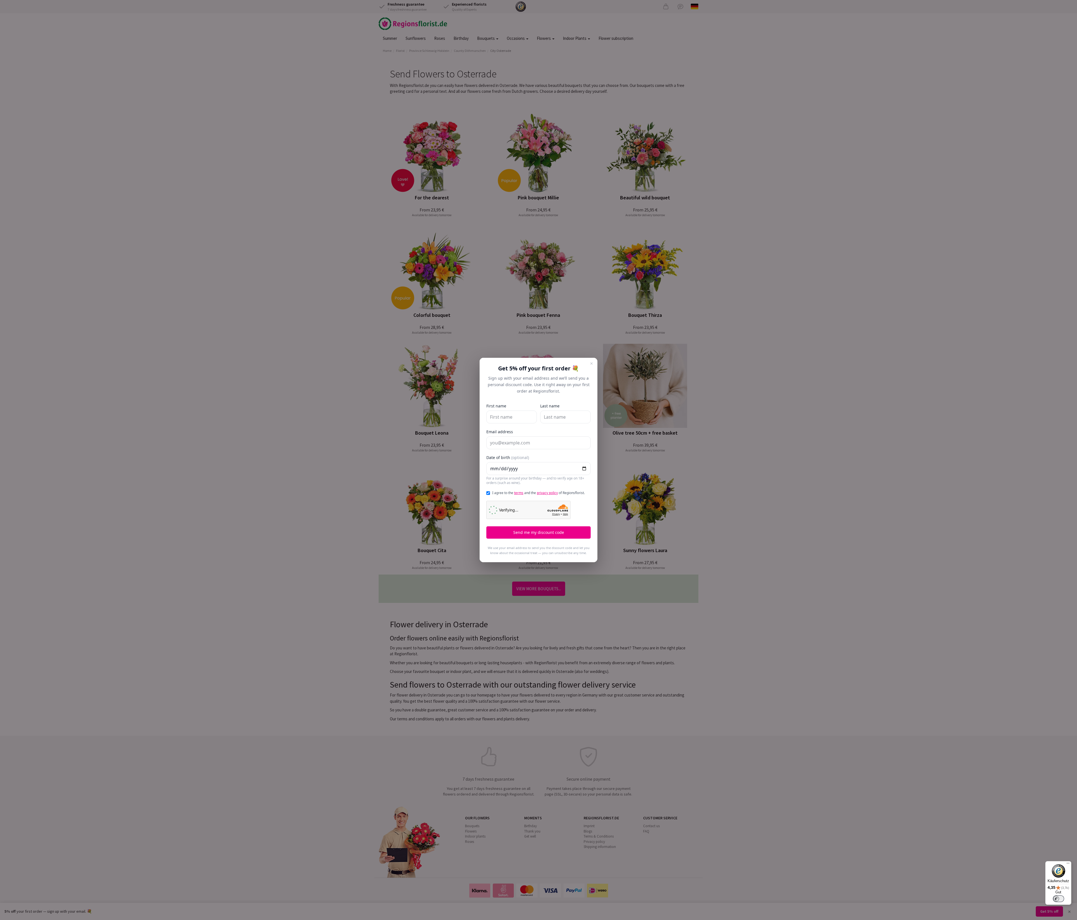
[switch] (1058, 898)
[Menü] (1068, 864)
